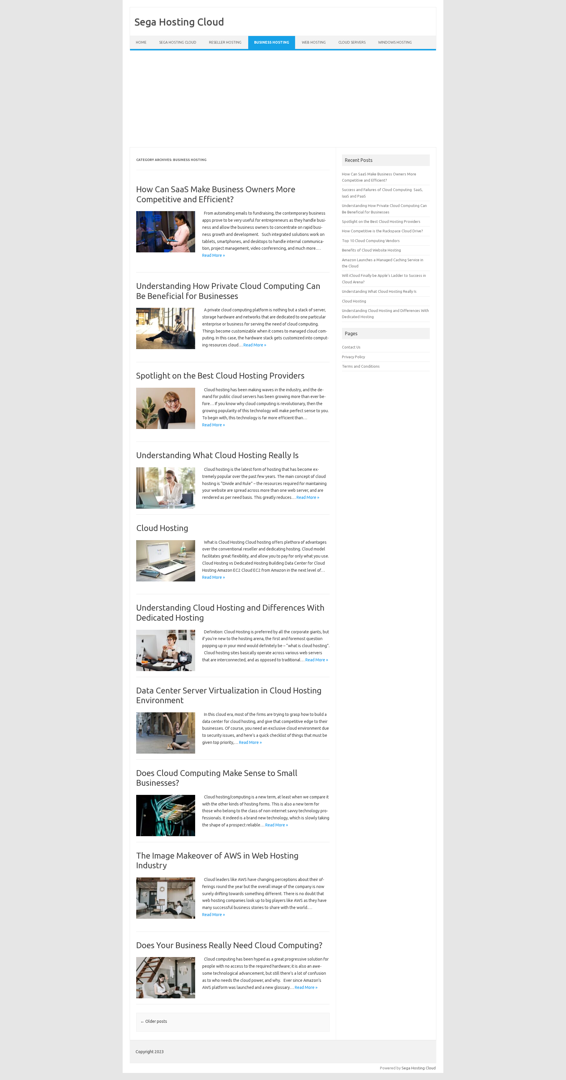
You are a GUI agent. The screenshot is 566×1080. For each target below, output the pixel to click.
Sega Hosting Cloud (179, 21)
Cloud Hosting (162, 527)
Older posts (153, 1021)
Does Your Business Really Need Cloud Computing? (229, 945)
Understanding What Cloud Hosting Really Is (217, 455)
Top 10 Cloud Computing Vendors (371, 241)
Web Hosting (314, 42)
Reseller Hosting (225, 42)
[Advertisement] (306, 98)
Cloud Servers (352, 42)
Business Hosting (271, 42)
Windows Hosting (395, 42)
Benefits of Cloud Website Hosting (371, 250)
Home (141, 42)
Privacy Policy (353, 357)
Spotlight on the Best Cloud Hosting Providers (220, 375)
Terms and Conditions (361, 366)
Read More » (213, 255)
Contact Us (351, 347)
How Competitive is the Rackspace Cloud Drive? (382, 231)
